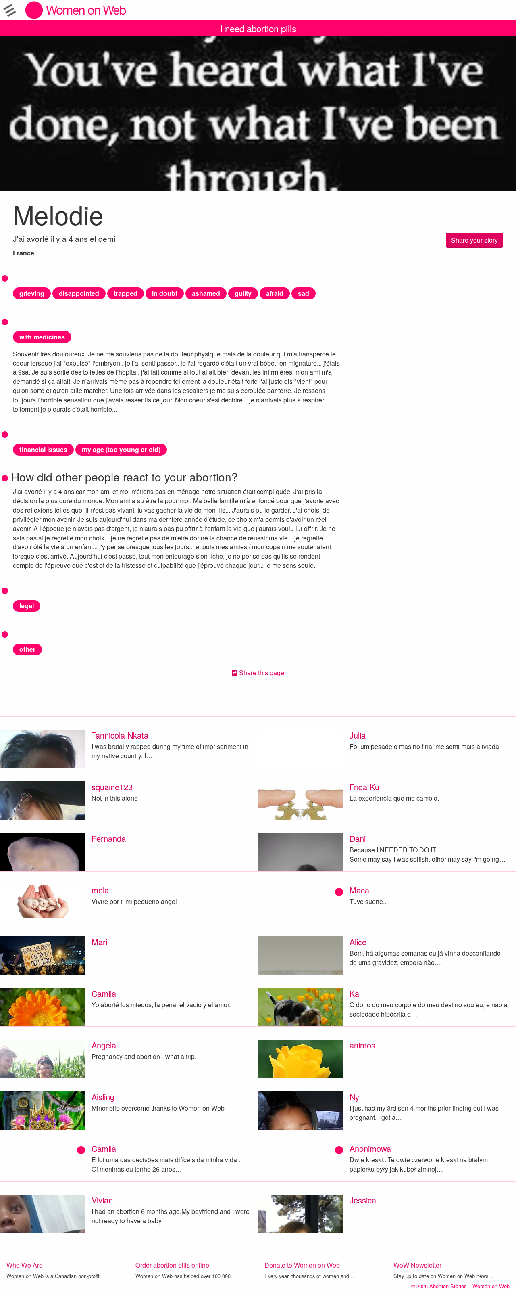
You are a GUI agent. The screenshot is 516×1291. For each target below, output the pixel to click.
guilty (243, 293)
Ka (354, 993)
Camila (104, 993)
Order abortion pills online (172, 1265)
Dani (358, 838)
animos (362, 1045)
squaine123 (112, 787)
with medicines (42, 336)
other (27, 649)
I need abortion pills (258, 28)
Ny (354, 1097)
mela (100, 890)
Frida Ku (364, 787)
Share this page (260, 672)
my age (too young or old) (121, 449)
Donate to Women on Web (302, 1265)
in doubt (164, 293)
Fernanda (109, 838)
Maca (359, 890)
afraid (274, 293)
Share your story (474, 240)
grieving (31, 293)
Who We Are (24, 1265)
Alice (358, 942)
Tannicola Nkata (120, 735)
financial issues (43, 449)
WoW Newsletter (417, 1265)
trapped (125, 293)
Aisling (103, 1097)
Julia (358, 735)
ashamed (206, 293)
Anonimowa (370, 1148)
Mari (99, 942)
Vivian (102, 1200)
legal (26, 605)
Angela (104, 1045)
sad (303, 293)
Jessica (363, 1200)
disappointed (79, 293)
